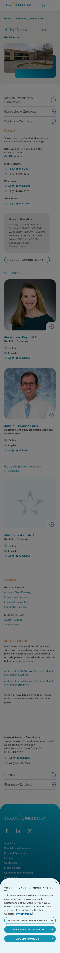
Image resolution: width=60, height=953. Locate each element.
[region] (30, 915)
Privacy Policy (24, 913)
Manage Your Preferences (27, 920)
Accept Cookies (27, 938)
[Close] (56, 882)
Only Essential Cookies (28, 929)
